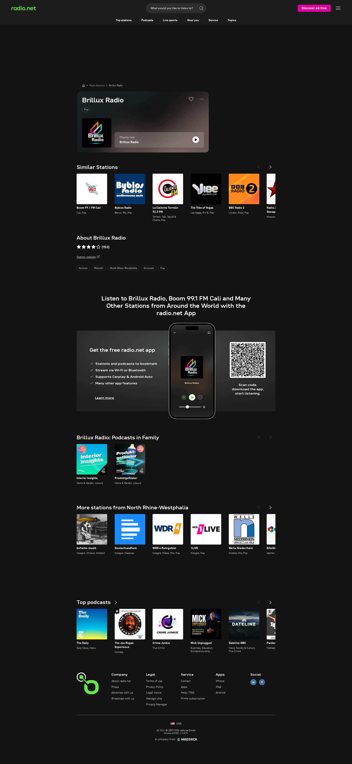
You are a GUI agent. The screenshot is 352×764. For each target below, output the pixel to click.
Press (115, 687)
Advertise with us (122, 692)
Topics (232, 20)
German (83, 268)
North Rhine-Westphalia (123, 268)
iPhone (220, 681)
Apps (184, 687)
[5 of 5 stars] (98, 246)
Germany (149, 268)
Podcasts (147, 20)
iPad (218, 687)
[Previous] (259, 165)
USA (178, 723)
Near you (193, 20)
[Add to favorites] (191, 99)
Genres (213, 20)
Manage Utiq (154, 698)
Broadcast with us (122, 698)
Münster (98, 268)
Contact (186, 681)
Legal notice (153, 692)
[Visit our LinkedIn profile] (253, 682)
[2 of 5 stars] (83, 246)
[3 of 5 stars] (88, 246)
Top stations (124, 20)
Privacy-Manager (156, 704)
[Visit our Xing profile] (262, 682)
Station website (86, 257)
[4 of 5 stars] (93, 246)
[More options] (201, 99)
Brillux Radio (129, 142)
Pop (86, 110)
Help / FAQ (187, 692)
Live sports (170, 20)
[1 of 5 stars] (78, 246)
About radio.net (121, 681)
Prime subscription (193, 698)
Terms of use (154, 681)
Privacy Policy (154, 687)
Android (221, 692)
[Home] (83, 85)
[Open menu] (338, 8)
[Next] (270, 165)
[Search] (201, 8)
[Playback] (195, 139)
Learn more (104, 398)
